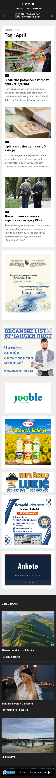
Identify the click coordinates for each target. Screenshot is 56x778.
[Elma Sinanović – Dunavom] (28, 682)
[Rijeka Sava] (28, 735)
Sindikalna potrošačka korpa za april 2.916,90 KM (27, 82)
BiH (6, 75)
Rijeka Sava (8, 756)
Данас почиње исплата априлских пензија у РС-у (23, 218)
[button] (49, 772)
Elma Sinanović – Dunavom (17, 703)
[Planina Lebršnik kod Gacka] (28, 629)
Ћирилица (37, 8)
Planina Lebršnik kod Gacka (18, 650)
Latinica (27, 8)
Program (19, 8)
